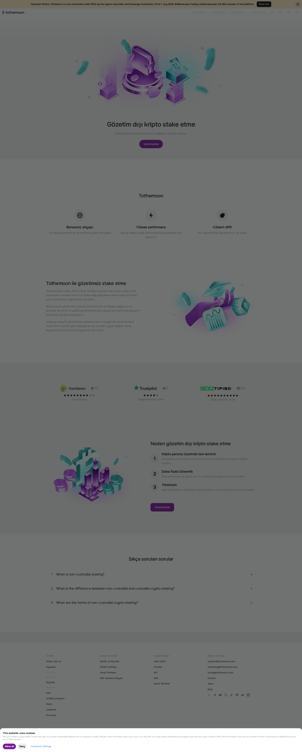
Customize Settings (41, 746)
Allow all (9, 746)
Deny (22, 746)
